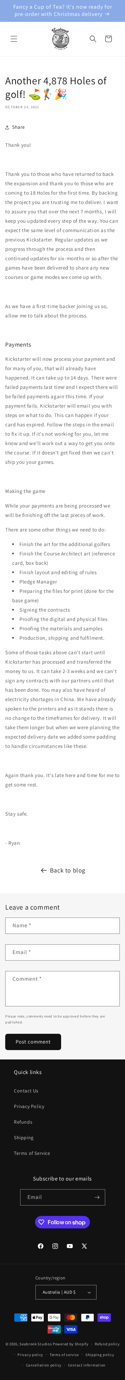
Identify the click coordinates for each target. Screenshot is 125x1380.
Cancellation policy (43, 1365)
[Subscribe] (97, 1197)
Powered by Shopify (71, 1343)
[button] (14, 38)
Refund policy (107, 1343)
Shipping (24, 1137)
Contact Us (26, 1091)
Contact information (87, 1365)
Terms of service (64, 1354)
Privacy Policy (29, 1106)
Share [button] (18, 127)
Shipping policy (99, 1354)
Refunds (23, 1122)
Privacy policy (30, 1354)
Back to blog (67, 870)
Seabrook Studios (35, 1343)
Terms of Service (32, 1153)
